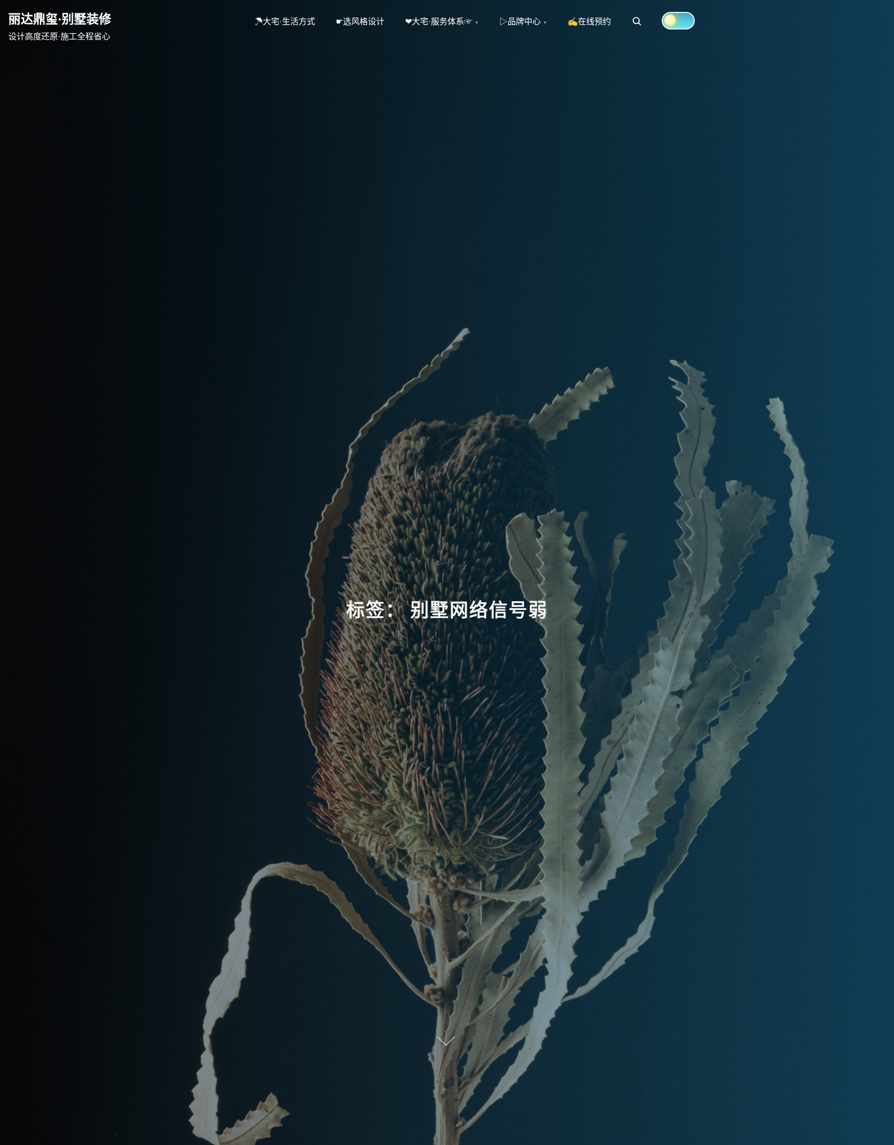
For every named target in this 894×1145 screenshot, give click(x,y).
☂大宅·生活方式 (285, 21)
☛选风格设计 (360, 21)
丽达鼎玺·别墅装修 (59, 18)
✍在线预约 (589, 21)
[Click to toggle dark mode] (678, 20)
